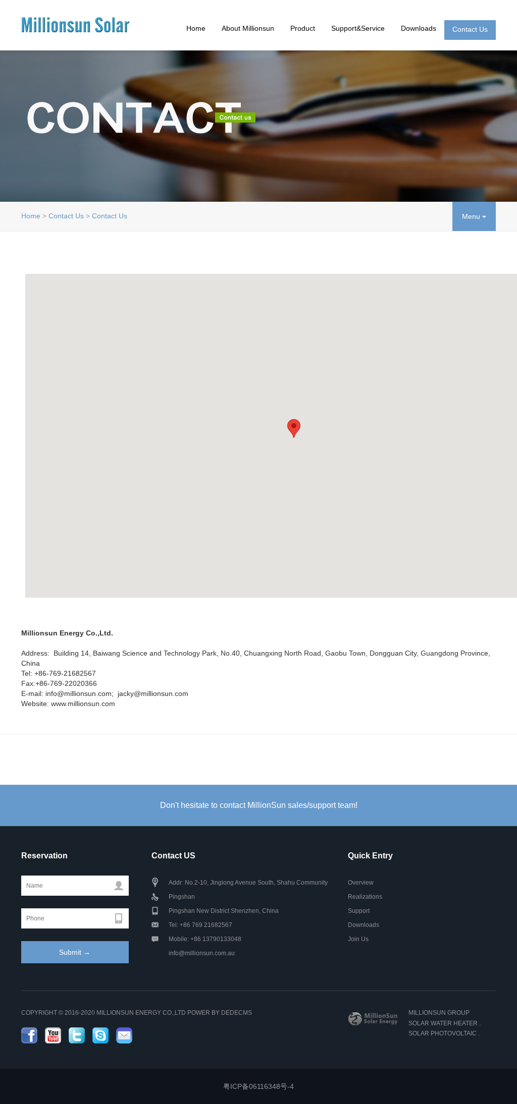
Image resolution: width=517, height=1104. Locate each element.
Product (302, 28)
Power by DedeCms (219, 1012)
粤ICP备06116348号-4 (258, 1086)
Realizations (365, 896)
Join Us (358, 939)
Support (359, 910)
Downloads (418, 28)
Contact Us (470, 29)
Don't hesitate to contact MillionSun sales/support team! (258, 805)
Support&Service (358, 28)
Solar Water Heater (443, 1023)
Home (195, 28)
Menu (472, 216)
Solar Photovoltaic (442, 1033)
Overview (361, 882)
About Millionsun (248, 28)
